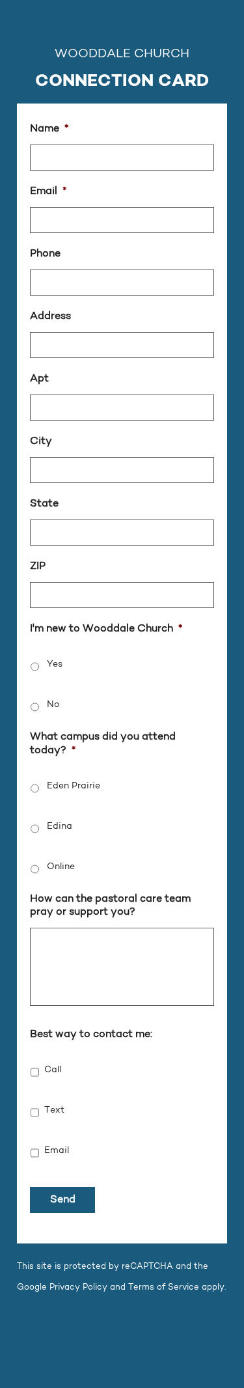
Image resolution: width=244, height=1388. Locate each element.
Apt (39, 379)
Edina (59, 826)
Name (49, 129)
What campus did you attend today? (103, 744)
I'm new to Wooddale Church (106, 629)
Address (50, 316)
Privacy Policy (78, 1287)
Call (52, 1070)
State (44, 504)
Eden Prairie (73, 786)
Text (54, 1110)
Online (61, 867)
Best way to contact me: (91, 1034)
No (53, 705)
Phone (45, 254)
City (41, 441)
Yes (54, 664)
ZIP (38, 566)
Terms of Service (163, 1287)
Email (48, 191)
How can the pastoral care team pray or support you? (110, 906)
